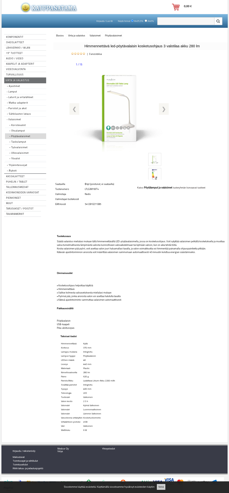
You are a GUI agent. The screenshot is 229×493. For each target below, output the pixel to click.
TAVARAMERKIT (15, 214)
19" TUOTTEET (14, 53)
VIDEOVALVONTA (16, 69)
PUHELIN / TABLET (16, 181)
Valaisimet (14, 119)
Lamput (12, 91)
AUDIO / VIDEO (14, 58)
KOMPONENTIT (14, 37)
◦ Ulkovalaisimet (19, 153)
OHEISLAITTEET (15, 42)
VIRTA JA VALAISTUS (17, 80)
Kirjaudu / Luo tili (104, 21)
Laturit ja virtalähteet (20, 97)
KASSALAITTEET (15, 176)
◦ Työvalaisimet (18, 147)
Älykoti (12, 170)
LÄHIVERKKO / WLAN (18, 47)
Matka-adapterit (17, 102)
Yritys (60, 451)
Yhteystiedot (108, 448)
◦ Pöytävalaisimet (19, 136)
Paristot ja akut (17, 108)
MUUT (9, 203)
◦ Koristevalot (17, 125)
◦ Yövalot (14, 158)
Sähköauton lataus (19, 114)
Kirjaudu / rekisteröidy (24, 451)
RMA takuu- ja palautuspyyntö (28, 468)
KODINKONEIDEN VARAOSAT (22, 192)
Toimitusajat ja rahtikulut (25, 461)
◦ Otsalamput (17, 130)
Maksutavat (19, 457)
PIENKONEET (13, 198)
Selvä (161, 487)
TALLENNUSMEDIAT (17, 187)
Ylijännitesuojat (17, 165)
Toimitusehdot (20, 464)
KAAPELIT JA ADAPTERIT (20, 64)
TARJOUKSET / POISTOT (20, 208)
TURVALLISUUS (15, 74)
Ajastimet (13, 86)
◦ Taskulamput (17, 141)
